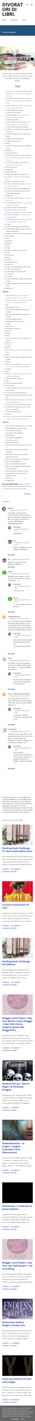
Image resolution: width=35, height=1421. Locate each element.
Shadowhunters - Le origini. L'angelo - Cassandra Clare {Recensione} (13, 1148)
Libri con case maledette (13, 364)
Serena (10, 572)
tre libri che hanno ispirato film (14, 183)
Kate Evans (17, 527)
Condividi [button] (27, 494)
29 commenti (15, 1170)
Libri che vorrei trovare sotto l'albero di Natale (19, 416)
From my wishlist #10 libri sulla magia (17, 1380)
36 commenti (15, 1400)
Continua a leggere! (9, 871)
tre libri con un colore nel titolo (15, 198)
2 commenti (15, 1107)
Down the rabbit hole (24, 484)
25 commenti (15, 1286)
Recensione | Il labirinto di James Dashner (17, 1207)
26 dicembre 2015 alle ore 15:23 (19, 660)
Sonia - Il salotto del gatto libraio (19, 694)
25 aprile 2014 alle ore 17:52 (18, 510)
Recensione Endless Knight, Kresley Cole (13, 1324)
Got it (23, 1419)
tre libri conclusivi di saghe (13, 269)
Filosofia (8, 373)
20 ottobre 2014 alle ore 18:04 (19, 574)
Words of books (6, 486)
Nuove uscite (9, 350)
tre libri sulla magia (11, 115)
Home (4, 20)
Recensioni (14, 20)
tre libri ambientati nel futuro (14, 203)
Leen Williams (12, 729)
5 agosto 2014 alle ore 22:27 (20, 559)
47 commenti (15, 1048)
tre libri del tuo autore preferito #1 (15, 122)
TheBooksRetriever (14, 616)
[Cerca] (27, 3)
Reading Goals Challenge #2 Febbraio (16, 963)
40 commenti (15, 1227)
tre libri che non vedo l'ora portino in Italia (18, 155)
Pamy (9, 658)
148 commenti (16, 869)
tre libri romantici (11, 105)
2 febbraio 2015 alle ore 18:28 (18, 619)
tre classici (9, 176)
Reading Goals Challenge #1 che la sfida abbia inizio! (17, 850)
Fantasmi (8, 300)
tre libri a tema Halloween (13, 214)
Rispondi (11, 555)
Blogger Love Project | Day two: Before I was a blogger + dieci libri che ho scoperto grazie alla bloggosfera (17, 1024)
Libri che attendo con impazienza (15, 399)
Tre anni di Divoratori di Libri (15, 906)
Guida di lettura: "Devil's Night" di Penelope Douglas (15, 1086)
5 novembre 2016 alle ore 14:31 (19, 731)
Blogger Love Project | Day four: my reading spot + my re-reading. (17, 1265)
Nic (14, 541)
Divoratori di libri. (12, 9)
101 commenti (16, 982)
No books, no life (11, 488)
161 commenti (16, 926)
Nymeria (10, 508)
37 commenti (15, 1343)
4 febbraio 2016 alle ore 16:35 (18, 696)
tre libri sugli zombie (12, 219)
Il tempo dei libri (21, 488)
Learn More (15, 1419)
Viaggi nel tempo (10, 295)
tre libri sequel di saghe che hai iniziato (17, 162)
